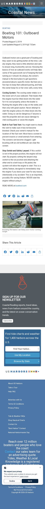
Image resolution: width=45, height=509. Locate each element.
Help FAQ (11, 391)
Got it (30, 481)
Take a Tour (12, 387)
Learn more (24, 476)
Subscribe (7, 321)
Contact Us (12, 424)
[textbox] (22, 349)
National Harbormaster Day (19, 432)
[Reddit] (28, 252)
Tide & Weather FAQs (16, 416)
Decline (12, 481)
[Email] (34, 252)
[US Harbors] (18, 3)
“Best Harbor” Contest (17, 428)
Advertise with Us (15, 400)
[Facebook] (5, 252)
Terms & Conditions (16, 404)
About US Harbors (15, 383)
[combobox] (22, 348)
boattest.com (21, 186)
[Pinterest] (17, 252)
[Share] (40, 252)
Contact (10, 451)
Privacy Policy (13, 408)
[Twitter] (11, 252)
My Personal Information (23, 490)
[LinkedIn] (22, 252)
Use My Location (22, 355)
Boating (6, 28)
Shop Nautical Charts (16, 420)
